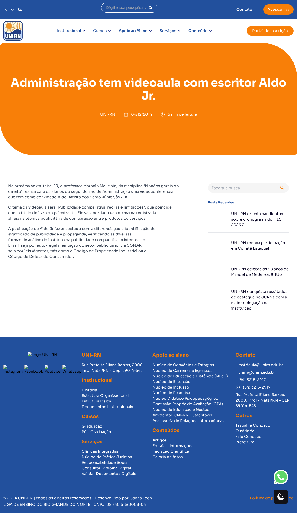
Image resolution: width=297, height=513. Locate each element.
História (89, 390)
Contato (244, 9)
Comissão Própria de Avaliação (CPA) (187, 404)
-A (5, 9)
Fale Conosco (248, 436)
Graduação (92, 426)
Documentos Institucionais (107, 406)
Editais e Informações (173, 445)
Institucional (69, 30)
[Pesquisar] (150, 8)
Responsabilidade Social (105, 462)
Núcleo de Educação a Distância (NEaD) (190, 376)
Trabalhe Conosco (253, 425)
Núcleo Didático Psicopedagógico (185, 398)
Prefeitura (245, 442)
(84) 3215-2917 (252, 379)
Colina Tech (140, 498)
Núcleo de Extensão (171, 381)
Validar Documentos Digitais (109, 473)
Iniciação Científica (170, 451)
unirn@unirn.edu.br (256, 372)
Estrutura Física (96, 401)
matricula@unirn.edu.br (260, 365)
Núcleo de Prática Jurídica (107, 456)
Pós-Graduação (96, 431)
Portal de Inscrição (270, 30)
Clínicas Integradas (100, 451)
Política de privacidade (272, 498)
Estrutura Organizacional (105, 395)
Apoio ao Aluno (133, 30)
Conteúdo (198, 30)
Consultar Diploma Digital (106, 468)
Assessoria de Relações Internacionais (189, 420)
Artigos (159, 440)
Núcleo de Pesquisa (171, 392)
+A (12, 9)
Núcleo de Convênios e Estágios (183, 365)
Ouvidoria (245, 430)
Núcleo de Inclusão (170, 387)
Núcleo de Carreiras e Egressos (182, 370)
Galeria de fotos (167, 456)
